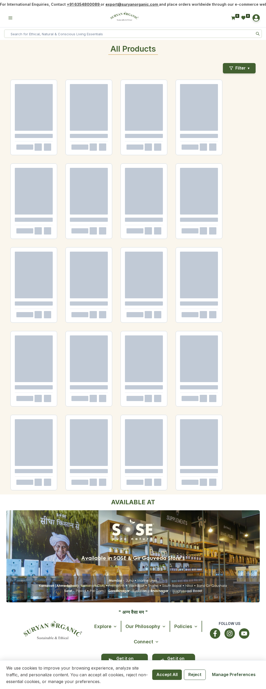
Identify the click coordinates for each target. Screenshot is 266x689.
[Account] (256, 18)
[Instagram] (229, 633)
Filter (242, 68)
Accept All (167, 674)
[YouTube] (244, 633)
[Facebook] (215, 633)
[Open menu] (10, 18)
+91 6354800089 (84, 4)
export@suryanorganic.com (132, 4)
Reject (194, 674)
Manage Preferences (234, 674)
